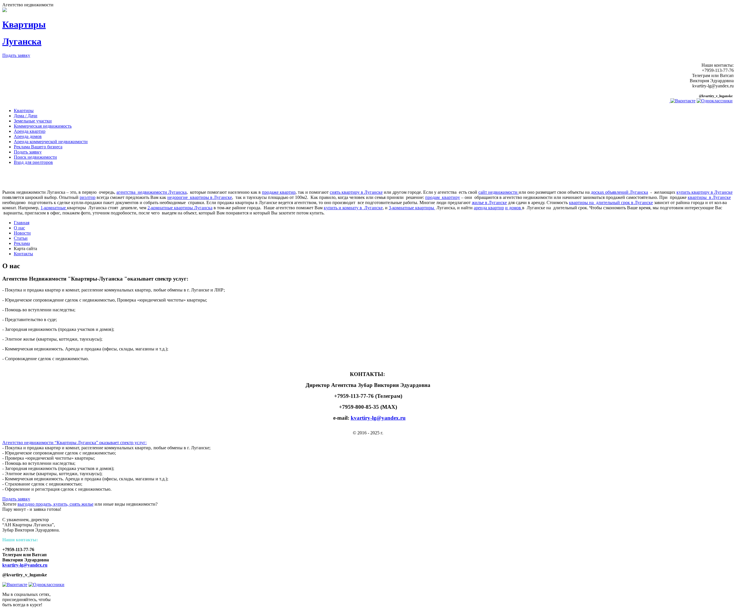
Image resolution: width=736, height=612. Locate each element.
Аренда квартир (29, 131)
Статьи (21, 238)
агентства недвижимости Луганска (151, 192)
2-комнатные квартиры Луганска (179, 207)
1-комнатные (54, 207)
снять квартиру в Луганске (356, 192)
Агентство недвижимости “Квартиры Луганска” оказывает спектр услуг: (74, 442)
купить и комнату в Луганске (353, 207)
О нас (19, 227)
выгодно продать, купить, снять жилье (55, 504)
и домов (513, 207)
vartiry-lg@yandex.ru (26, 565)
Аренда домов (28, 136)
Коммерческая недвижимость (43, 126)
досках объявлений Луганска (619, 192)
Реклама (22, 243)
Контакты (23, 253)
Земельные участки (33, 120)
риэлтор (87, 197)
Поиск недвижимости (35, 157)
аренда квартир (489, 207)
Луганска (21, 41)
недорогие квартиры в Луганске (199, 197)
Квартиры (24, 24)
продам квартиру (442, 197)
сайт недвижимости (498, 192)
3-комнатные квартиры (412, 207)
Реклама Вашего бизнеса (38, 146)
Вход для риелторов (33, 162)
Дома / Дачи (25, 115)
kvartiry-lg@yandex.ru (378, 418)
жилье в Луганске (489, 202)
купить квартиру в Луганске (704, 192)
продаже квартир (279, 192)
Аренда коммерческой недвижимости (51, 141)
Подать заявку (16, 55)
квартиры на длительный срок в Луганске (611, 202)
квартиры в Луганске (709, 197)
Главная (21, 222)
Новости (22, 233)
